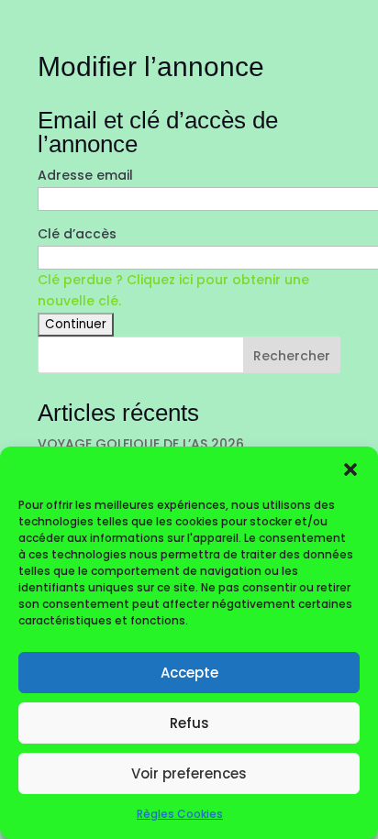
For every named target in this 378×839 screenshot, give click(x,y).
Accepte (189, 672)
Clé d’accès (77, 234)
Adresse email (85, 175)
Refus (189, 723)
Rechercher (291, 356)
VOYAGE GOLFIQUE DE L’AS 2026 (141, 444)
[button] (350, 469)
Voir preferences (189, 773)
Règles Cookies (180, 814)
